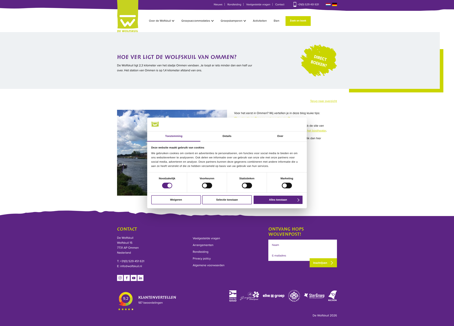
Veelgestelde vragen (258, 4)
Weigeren (176, 199)
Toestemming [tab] (173, 136)
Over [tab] (280, 136)
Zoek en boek (298, 20)
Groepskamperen (231, 21)
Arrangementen (203, 245)
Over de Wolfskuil (160, 21)
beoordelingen (150, 303)
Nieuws (218, 4)
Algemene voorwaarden (209, 265)
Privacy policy (202, 258)
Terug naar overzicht (323, 101)
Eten (276, 21)
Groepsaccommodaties (195, 21)
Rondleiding (234, 4)
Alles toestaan (278, 199)
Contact (279, 4)
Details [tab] (227, 136)
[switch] (207, 185)
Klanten (157, 297)
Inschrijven (320, 263)
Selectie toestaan (227, 199)
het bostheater (316, 130)
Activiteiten (260, 21)
